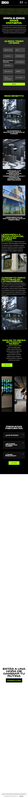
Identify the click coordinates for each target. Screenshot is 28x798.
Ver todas (7, 365)
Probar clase (14, 680)
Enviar (14, 84)
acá (16, 796)
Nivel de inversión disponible (8, 61)
